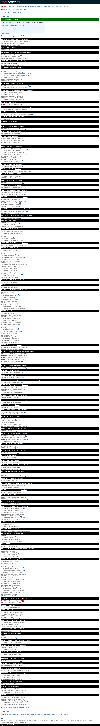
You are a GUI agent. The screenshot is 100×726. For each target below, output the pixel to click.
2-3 (22, 133)
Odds (20, 12)
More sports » (63, 6)
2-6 (26, 109)
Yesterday (9, 9)
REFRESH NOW (6, 16)
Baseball (39, 6)
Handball (26, 6)
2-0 (26, 201)
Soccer (3, 6)
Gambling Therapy (19, 722)
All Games (4, 12)
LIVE (9, 12)
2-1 (21, 55)
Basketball (20, 6)
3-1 (23, 183)
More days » (23, 9)
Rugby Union (54, 6)
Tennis (14, 6)
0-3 (20, 602)
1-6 (19, 199)
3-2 (27, 211)
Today (3, 9)
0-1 (22, 187)
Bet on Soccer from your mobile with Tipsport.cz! (15, 36)
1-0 (18, 63)
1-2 (19, 467)
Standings (14, 47)
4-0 (22, 104)
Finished (14, 12)
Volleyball (33, 6)
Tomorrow (16, 9)
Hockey (8, 6)
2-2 (27, 58)
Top (2, 718)
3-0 (23, 140)
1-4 (25, 138)
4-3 (25, 245)
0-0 (28, 439)
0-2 (25, 437)
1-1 (20, 56)
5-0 (21, 665)
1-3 (23, 359)
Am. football (46, 6)
